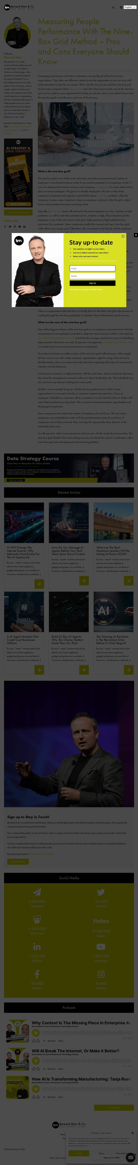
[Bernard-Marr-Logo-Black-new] (19, 5)
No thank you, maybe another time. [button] (86, 289)
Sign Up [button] (92, 283)
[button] (123, 236)
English (128, 7)
